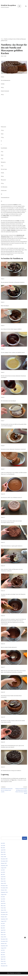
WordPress (18, 973)
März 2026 (3, 852)
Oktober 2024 (4, 890)
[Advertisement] (14, 24)
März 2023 (3, 932)
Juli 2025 (3, 870)
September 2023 (4, 919)
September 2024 (4, 892)
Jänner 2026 (3, 856)
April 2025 (3, 876)
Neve (8, 973)
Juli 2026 (3, 843)
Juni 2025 (3, 872)
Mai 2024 (3, 901)
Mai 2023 (3, 927)
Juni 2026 (3, 845)
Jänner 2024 (3, 910)
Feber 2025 (3, 881)
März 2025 (3, 878)
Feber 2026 (3, 854)
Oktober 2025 (4, 863)
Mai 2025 (3, 874)
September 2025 (4, 865)
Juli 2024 (3, 896)
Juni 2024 (3, 898)
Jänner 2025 (3, 883)
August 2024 (3, 894)
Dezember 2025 (4, 858)
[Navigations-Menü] (19, 6)
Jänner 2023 (3, 936)
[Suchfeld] (25, 6)
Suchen (24, 838)
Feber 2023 (3, 934)
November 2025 (4, 861)
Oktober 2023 (4, 916)
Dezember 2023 (4, 912)
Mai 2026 (3, 847)
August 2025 (3, 867)
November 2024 (4, 887)
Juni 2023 (3, 925)
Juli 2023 (3, 923)
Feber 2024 (3, 907)
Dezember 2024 (4, 885)
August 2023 (3, 921)
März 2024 (3, 905)
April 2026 (3, 849)
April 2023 (3, 930)
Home (2, 39)
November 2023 (4, 914)
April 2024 (3, 903)
